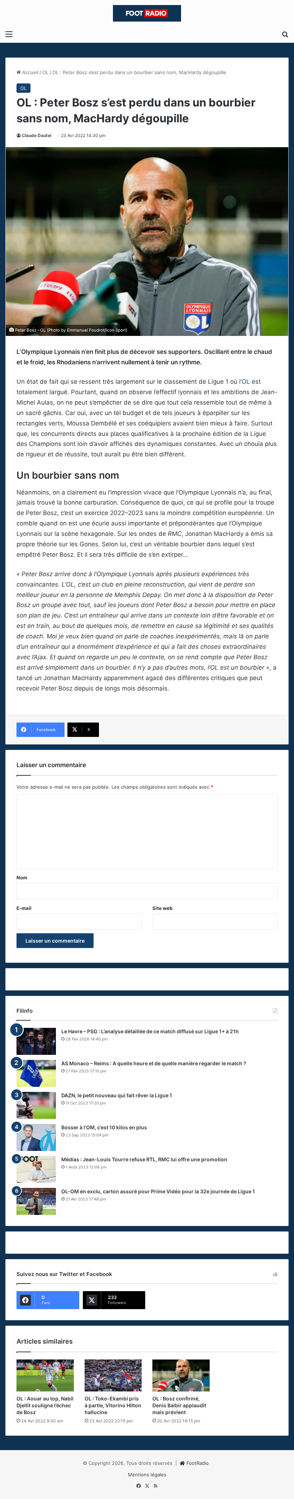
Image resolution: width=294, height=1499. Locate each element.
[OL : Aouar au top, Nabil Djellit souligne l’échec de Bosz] (45, 1375)
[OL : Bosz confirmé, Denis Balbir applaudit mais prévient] (181, 1375)
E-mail (24, 908)
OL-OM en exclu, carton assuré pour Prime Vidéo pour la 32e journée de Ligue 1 (158, 1191)
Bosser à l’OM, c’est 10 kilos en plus (104, 1127)
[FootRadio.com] (147, 13)
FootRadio (197, 1463)
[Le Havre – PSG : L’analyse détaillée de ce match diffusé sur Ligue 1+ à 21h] (36, 1041)
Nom (21, 877)
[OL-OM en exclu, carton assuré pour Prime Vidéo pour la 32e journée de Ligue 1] (36, 1201)
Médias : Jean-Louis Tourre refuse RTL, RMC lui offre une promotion (144, 1159)
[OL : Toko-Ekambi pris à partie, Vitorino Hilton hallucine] (113, 1375)
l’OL (244, 381)
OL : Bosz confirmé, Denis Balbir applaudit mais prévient (179, 1405)
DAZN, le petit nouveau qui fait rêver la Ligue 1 (116, 1095)
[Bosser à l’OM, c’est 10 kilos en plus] (36, 1137)
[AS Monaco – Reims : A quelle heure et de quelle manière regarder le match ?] (36, 1073)
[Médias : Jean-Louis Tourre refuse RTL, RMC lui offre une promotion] (36, 1169)
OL (45, 72)
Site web (162, 908)
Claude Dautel (36, 135)
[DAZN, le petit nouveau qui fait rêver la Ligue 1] (36, 1105)
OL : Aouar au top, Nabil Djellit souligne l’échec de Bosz (45, 1405)
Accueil (29, 72)
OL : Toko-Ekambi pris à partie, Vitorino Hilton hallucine (113, 1405)
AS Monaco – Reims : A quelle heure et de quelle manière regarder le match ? (153, 1063)
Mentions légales (147, 1474)
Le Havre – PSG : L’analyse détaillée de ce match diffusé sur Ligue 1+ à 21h (150, 1031)
